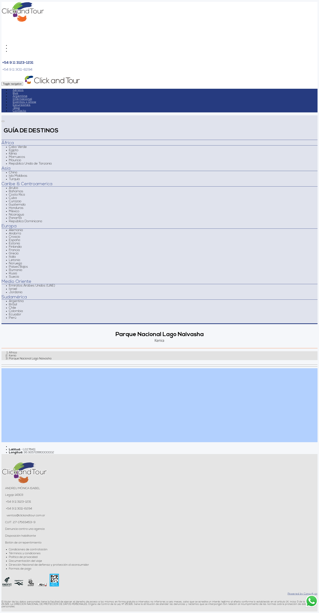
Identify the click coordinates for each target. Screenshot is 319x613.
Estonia (14, 243)
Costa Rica (17, 195)
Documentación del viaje (25, 561)
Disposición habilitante (20, 535)
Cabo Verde (18, 147)
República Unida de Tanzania (30, 163)
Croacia (14, 237)
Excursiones (21, 105)
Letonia (14, 260)
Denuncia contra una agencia (25, 529)
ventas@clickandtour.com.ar (25, 515)
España (14, 240)
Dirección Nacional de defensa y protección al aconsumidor (49, 564)
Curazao (15, 201)
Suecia (14, 277)
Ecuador (15, 314)
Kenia (13, 153)
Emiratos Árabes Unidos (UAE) (32, 285)
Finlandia (15, 247)
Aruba (13, 188)
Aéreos (18, 90)
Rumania (15, 270)
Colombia (16, 311)
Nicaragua (16, 214)
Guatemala (17, 204)
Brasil (13, 304)
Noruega (15, 263)
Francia (14, 250)
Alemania (16, 230)
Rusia (13, 273)
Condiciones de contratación (28, 549)
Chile (12, 308)
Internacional (22, 99)
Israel (13, 289)
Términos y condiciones (25, 553)
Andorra (15, 233)
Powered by (303, 594)
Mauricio (15, 160)
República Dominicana (25, 221)
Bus (15, 93)
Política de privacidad (23, 557)
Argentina (20, 96)
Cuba (13, 198)
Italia (12, 257)
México (14, 211)
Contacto (19, 111)
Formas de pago (20, 568)
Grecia (13, 253)
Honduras (16, 208)
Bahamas (16, 191)
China (13, 172)
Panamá (15, 218)
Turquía (14, 179)
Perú (12, 318)
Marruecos (17, 157)
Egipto (13, 150)
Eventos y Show (24, 102)
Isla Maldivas (18, 176)
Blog (17, 108)
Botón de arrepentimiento (23, 542)
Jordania (15, 292)
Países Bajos (18, 267)
